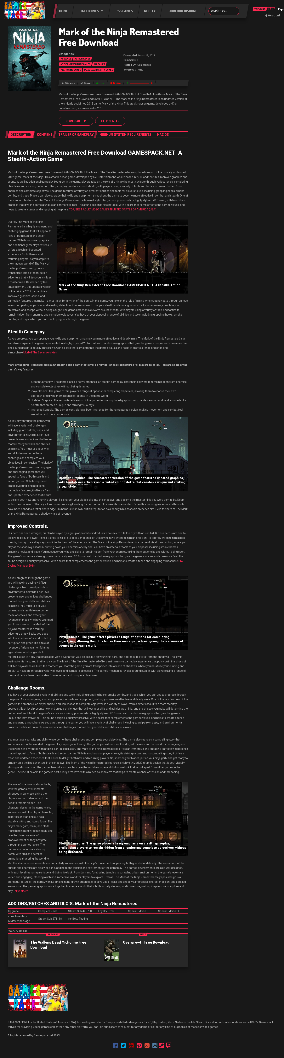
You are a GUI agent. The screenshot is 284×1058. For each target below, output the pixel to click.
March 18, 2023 (146, 55)
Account (274, 15)
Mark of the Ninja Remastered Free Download (119, 36)
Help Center (110, 121)
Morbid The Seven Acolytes (40, 352)
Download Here (76, 121)
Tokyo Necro (20, 891)
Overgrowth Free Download (146, 942)
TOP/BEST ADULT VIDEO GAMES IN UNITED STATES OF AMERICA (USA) (112, 209)
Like (101, 83)
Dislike (117, 83)
